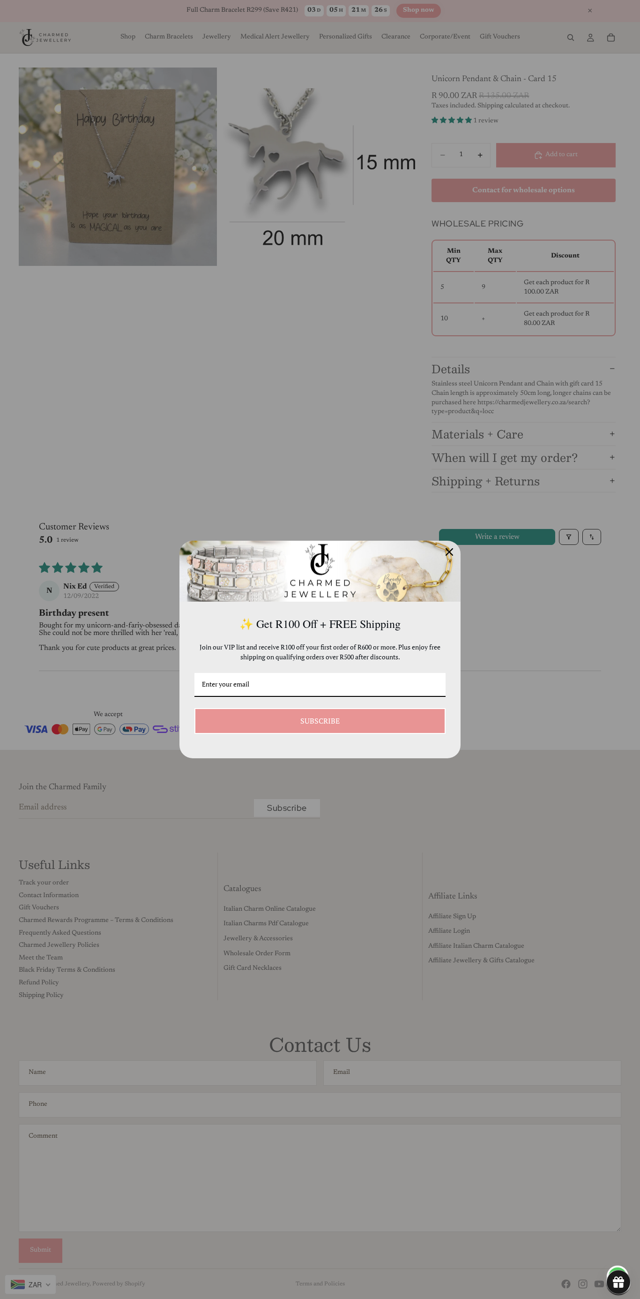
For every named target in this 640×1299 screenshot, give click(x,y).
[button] (618, 1282)
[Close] (449, 552)
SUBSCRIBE (320, 721)
